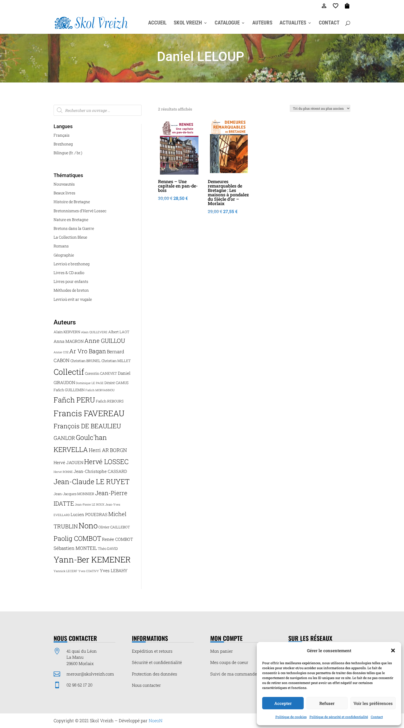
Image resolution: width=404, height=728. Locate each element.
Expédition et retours (152, 651)
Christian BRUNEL (85, 360)
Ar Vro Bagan (87, 351)
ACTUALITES (293, 23)
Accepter (283, 703)
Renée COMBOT (117, 539)
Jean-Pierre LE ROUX (89, 504)
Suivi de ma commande (233, 674)
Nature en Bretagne (71, 219)
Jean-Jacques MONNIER (74, 493)
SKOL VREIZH (188, 23)
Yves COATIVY (88, 571)
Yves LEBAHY (114, 570)
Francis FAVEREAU (89, 413)
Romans (61, 246)
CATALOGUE (227, 23)
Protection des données (154, 674)
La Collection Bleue (70, 237)
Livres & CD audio (69, 272)
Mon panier (221, 651)
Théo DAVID (108, 548)
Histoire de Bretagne (72, 201)
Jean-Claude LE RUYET (92, 481)
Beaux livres (64, 192)
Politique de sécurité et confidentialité (338, 717)
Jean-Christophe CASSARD (100, 471)
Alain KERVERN (67, 331)
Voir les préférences (373, 703)
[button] (393, 650)
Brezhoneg (63, 144)
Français (62, 135)
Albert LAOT (118, 331)
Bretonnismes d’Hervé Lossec (80, 210)
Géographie (64, 255)
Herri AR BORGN (108, 450)
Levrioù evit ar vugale (73, 299)
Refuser (326, 703)
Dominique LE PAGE (90, 383)
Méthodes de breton (71, 290)
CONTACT (329, 23)
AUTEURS (262, 23)
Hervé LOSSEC (106, 461)
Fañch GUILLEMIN (69, 389)
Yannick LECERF (66, 571)
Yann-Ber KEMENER (92, 559)
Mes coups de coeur (229, 662)
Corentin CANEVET (101, 373)
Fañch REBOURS (110, 401)
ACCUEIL (157, 23)
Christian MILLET (116, 360)
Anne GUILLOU (104, 340)
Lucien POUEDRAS (89, 514)
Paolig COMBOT (77, 538)
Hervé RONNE (63, 472)
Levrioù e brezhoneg (72, 263)
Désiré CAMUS (116, 382)
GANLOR (64, 437)
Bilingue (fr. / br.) (68, 152)
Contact (377, 717)
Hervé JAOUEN (68, 462)
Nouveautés (64, 184)
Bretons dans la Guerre (74, 228)
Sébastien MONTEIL (75, 548)
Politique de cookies (291, 717)
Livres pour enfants (71, 281)
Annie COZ (61, 352)
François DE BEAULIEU (87, 426)
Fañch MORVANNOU (100, 390)
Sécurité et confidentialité (157, 662)
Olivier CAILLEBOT (114, 527)
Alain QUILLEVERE (94, 332)
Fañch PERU (74, 399)
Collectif (69, 371)
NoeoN (155, 720)
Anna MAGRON (69, 341)
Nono (88, 525)
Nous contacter (146, 685)
